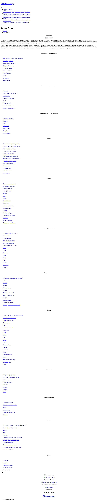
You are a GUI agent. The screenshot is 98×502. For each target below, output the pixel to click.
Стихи (9, 12)
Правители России (8, 22)
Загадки (24, 12)
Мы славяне (26, 22)
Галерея (28, 12)
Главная (7, 9)
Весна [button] (4, 13)
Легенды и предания (18, 22)
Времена (7, 3)
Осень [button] (4, 18)
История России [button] (7, 21)
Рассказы (5, 12)
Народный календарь (17, 12)
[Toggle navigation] (1, 7)
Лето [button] (4, 15)
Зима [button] (4, 10)
